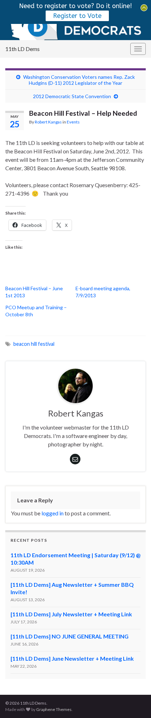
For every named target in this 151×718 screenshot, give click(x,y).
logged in (52, 513)
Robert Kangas (48, 122)
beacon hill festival (33, 344)
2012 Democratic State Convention (72, 96)
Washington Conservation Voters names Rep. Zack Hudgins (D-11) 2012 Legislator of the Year (79, 80)
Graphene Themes (54, 709)
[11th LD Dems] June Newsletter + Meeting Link (72, 658)
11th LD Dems (22, 48)
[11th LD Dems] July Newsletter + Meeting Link (71, 614)
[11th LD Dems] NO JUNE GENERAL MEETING (70, 636)
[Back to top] (135, 702)
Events (73, 122)
